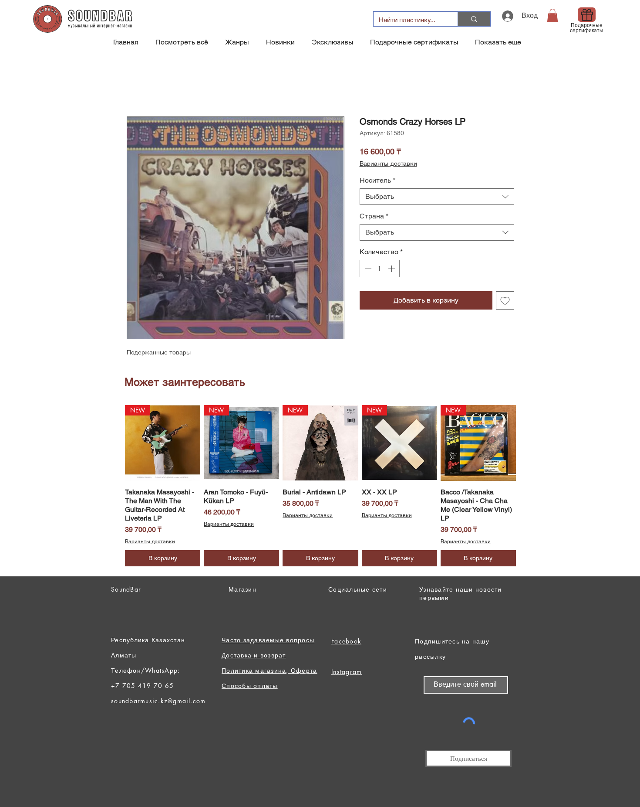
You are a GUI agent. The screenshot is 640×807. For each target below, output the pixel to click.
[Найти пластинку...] (474, 19)
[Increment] (392, 268)
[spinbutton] (379, 268)
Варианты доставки (388, 163)
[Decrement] (367, 268)
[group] (320, 485)
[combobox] (437, 196)
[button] (552, 15)
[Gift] (587, 14)
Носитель (377, 180)
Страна (374, 216)
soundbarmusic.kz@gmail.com (158, 701)
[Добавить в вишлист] (505, 300)
